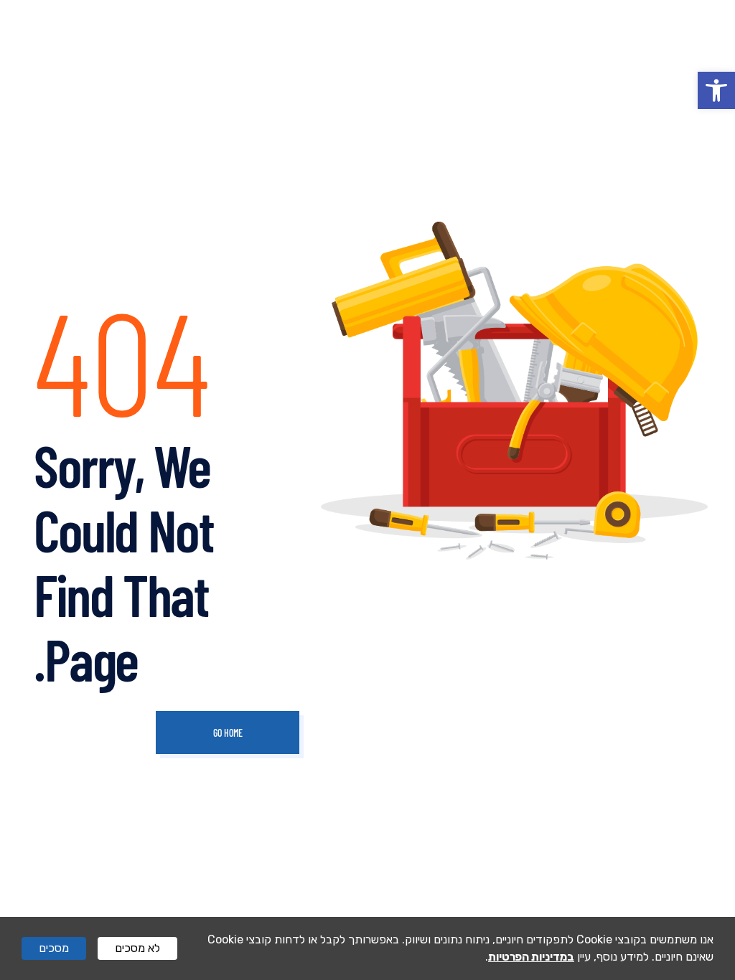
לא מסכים (137, 948)
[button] (716, 90)
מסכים (54, 948)
